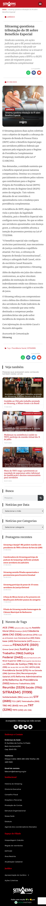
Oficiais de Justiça (19, 664)
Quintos (14, 673)
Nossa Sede (10, 816)
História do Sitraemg (13, 784)
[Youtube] (25, 727)
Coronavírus (26, 638)
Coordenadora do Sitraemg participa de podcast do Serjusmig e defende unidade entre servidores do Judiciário (21, 560)
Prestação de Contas (13, 805)
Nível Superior (11, 661)
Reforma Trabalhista (22, 683)
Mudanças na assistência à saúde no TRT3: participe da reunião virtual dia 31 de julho (22, 437)
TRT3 (17, 710)
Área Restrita (10, 856)
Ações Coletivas (11, 880)
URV (28, 710)
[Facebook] (16, 727)
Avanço (21, 631)
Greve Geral (10, 649)
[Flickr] (30, 727)
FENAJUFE (26, 645)
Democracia (23, 641)
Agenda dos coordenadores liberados (21, 827)
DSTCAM (8, 851)
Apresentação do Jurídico (15, 875)
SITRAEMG (31, 348)
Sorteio (28, 697)
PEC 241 (20, 667)
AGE (8, 627)
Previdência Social (19, 348)
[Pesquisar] (41, 498)
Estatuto (8, 821)
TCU (16, 701)
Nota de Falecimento (32, 658)
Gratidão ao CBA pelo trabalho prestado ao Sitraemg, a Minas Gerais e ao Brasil (22, 402)
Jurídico (11, 17)
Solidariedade (12, 697)
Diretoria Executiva (13, 789)
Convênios (30, 635)
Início (4, 10)
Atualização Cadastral (14, 862)
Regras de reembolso (14, 846)
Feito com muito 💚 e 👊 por (23, 900)
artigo (27, 628)
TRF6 (23, 706)
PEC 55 (11, 667)
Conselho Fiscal (11, 795)
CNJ (15, 634)
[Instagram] (21, 727)
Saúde (34, 687)
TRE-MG (10, 705)
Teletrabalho (30, 701)
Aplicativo (19, 628)
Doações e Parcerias (13, 800)
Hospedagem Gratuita (14, 840)
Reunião (13, 687)
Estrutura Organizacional (15, 811)
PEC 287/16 (32, 667)
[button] (40, 4)
